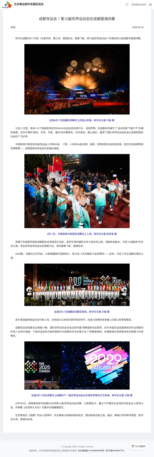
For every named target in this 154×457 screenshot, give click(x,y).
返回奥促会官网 (138, 4)
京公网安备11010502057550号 (91, 450)
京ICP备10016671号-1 (115, 450)
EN (150, 4)
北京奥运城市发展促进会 (29, 4)
